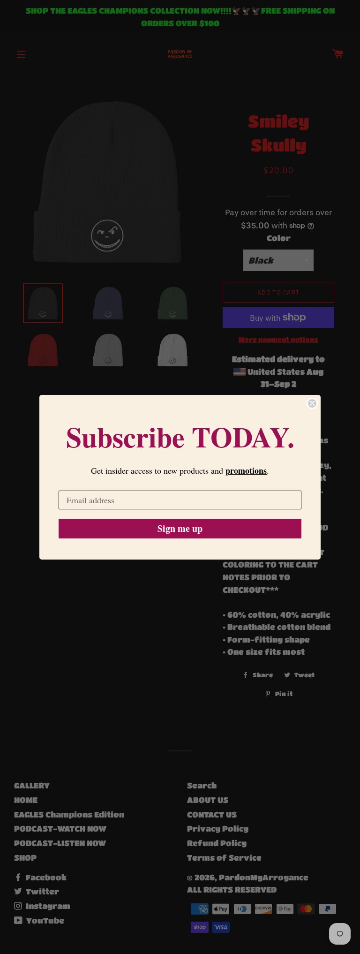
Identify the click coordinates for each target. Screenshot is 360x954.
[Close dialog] (312, 403)
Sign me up (180, 528)
